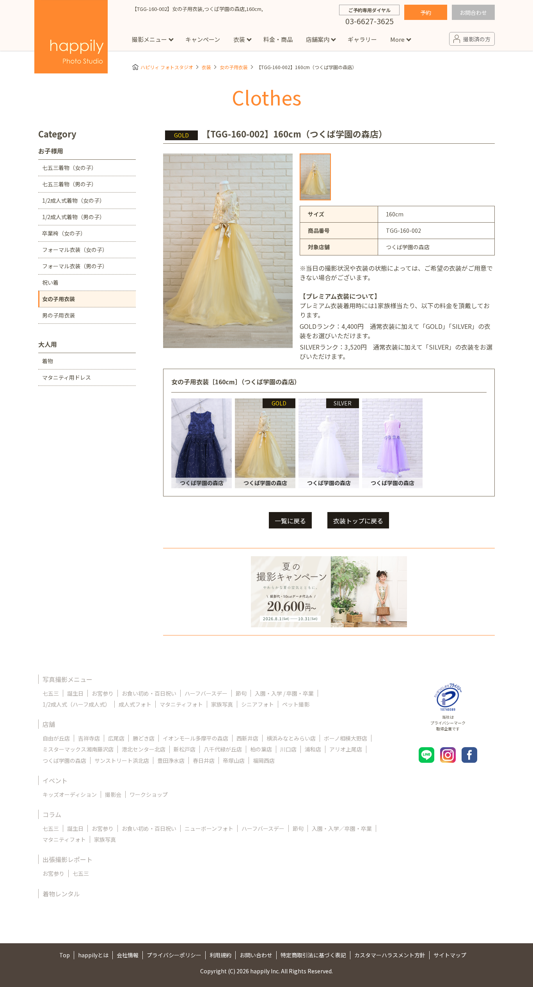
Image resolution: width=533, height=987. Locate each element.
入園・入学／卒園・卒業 (342, 828)
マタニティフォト (181, 704)
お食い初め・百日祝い (149, 693)
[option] (315, 176)
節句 (241, 693)
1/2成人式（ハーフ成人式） (76, 704)
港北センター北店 (143, 749)
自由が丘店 (56, 738)
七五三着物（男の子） (69, 184)
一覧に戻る (290, 520)
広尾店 (116, 738)
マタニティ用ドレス (66, 377)
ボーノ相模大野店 (345, 738)
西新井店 (247, 738)
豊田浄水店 (171, 760)
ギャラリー (362, 39)
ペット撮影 (295, 704)
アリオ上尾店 (345, 749)
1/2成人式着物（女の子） (73, 200)
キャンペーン (202, 39)
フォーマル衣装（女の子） (75, 249)
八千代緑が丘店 (223, 749)
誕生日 (75, 693)
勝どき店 (144, 738)
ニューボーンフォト (209, 828)
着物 (47, 361)
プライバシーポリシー (174, 955)
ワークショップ (149, 794)
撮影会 (113, 794)
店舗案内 (317, 39)
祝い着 (50, 282)
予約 (425, 12)
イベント (55, 780)
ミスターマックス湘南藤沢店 (78, 749)
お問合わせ (473, 12)
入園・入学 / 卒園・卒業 (284, 693)
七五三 (51, 693)
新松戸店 (184, 749)
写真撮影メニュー (67, 679)
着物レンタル (61, 893)
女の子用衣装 (234, 67)
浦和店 (313, 749)
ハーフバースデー (206, 693)
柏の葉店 (261, 749)
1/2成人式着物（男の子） (73, 217)
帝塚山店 (234, 760)
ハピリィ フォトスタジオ (166, 67)
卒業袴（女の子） (64, 233)
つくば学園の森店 (64, 760)
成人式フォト (135, 704)
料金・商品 (278, 39)
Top (64, 955)
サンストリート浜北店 (121, 760)
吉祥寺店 (89, 738)
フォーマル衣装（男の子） (75, 266)
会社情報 (128, 955)
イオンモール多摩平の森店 (195, 738)
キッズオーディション (70, 794)
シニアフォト (257, 704)
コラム (52, 814)
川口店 (288, 749)
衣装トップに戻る (358, 520)
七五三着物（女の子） (69, 167)
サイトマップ (450, 955)
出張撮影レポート (67, 859)
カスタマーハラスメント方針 (389, 955)
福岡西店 (264, 760)
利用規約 (220, 955)
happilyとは (93, 955)
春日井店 (204, 760)
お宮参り (103, 693)
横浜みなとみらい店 (291, 738)
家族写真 (222, 704)
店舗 (49, 724)
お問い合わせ (256, 955)
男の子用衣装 (58, 315)
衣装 (239, 39)
